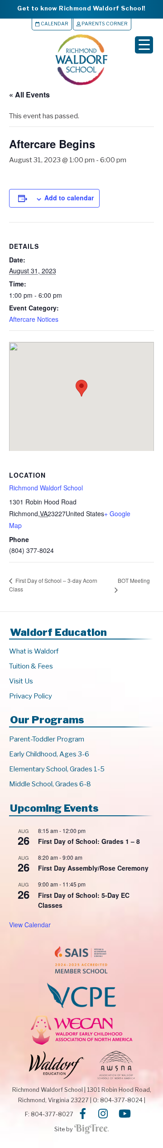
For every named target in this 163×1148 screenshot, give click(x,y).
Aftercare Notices (33, 319)
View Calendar (30, 924)
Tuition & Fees (31, 666)
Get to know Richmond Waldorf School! (81, 8)
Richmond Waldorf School (46, 487)
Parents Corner (104, 24)
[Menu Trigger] (144, 44)
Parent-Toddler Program (46, 739)
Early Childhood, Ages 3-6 (49, 754)
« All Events (29, 94)
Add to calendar (69, 197)
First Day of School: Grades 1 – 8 (89, 841)
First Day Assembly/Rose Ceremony (93, 867)
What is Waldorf (33, 651)
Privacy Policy (30, 696)
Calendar (54, 24)
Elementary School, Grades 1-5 (57, 769)
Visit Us (21, 681)
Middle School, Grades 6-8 (50, 784)
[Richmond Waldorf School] (81, 85)
